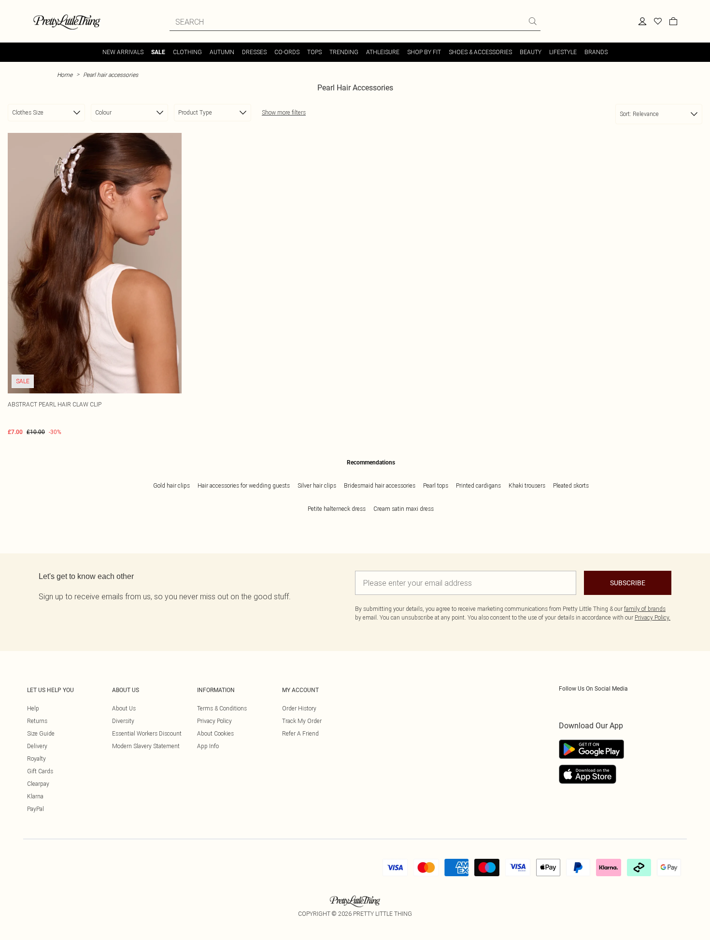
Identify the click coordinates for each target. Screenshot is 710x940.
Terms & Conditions (222, 708)
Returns (37, 720)
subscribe (627, 583)
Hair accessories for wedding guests (244, 485)
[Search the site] (533, 21)
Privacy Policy (214, 720)
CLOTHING (187, 52)
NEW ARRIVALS (122, 52)
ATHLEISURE (382, 52)
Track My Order (302, 720)
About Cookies (215, 733)
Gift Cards (40, 771)
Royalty (36, 758)
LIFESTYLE (563, 52)
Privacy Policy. (652, 617)
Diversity (123, 720)
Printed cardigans (478, 485)
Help (33, 708)
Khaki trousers (527, 485)
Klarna (35, 796)
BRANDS (596, 52)
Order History (299, 708)
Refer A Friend (300, 733)
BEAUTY (530, 52)
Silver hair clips (317, 485)
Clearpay (38, 783)
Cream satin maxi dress (403, 508)
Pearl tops (435, 485)
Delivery (37, 746)
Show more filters (284, 112)
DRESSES (254, 52)
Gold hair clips (171, 485)
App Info (208, 746)
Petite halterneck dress (337, 508)
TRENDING (343, 52)
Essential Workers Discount (147, 733)
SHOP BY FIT (424, 52)
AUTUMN (222, 52)
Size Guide (41, 733)
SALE (158, 52)
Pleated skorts (571, 485)
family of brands (645, 608)
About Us (124, 708)
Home (64, 74)
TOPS (314, 52)
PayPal (35, 808)
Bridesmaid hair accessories (379, 485)
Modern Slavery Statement (146, 746)
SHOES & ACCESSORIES (480, 52)
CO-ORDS (286, 52)
